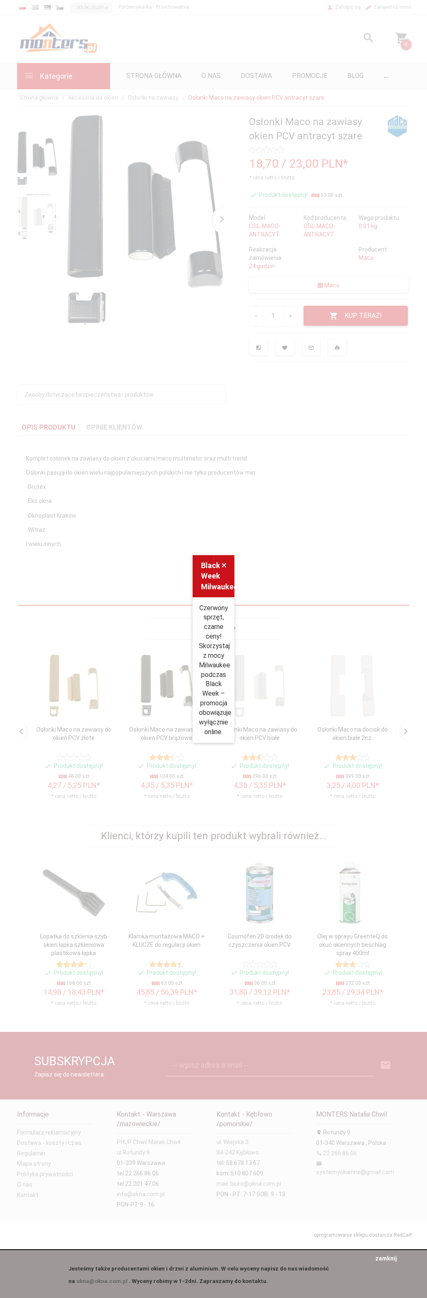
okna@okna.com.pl (102, 1281)
